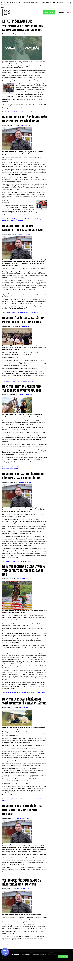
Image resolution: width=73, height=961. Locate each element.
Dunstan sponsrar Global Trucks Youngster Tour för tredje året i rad (24, 570)
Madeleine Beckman (23, 467)
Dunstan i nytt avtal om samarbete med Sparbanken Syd (22, 228)
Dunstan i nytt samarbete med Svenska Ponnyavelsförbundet (21, 388)
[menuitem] (49, 12)
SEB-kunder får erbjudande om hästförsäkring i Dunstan (21, 882)
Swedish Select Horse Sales (18, 381)
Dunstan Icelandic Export (12, 561)
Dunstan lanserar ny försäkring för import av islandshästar (23, 476)
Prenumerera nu (49, 12)
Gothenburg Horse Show (9, 220)
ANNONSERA (61, 12)
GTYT (34, 692)
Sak (27, 34)
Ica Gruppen (15, 219)
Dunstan (33, 112)
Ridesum (13, 875)
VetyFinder (8, 112)
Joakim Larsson (12, 944)
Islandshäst (30, 799)
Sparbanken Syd (28, 312)
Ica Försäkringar (37, 219)
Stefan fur (28, 112)
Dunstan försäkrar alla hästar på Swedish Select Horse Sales (23, 320)
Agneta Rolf (37, 799)
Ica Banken (8, 219)
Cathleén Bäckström (18, 112)
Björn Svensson (21, 692)
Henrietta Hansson (10, 312)
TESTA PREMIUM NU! (63, 956)
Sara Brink (29, 692)
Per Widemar (28, 219)
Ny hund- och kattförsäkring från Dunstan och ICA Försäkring (24, 119)
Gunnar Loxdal (20, 34)
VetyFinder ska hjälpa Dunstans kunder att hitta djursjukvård (22, 28)
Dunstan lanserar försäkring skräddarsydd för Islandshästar (24, 701)
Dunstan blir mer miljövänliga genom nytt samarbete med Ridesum (22, 810)
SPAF (16, 468)
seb (6, 944)
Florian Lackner (16, 799)
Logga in (68, 12)
